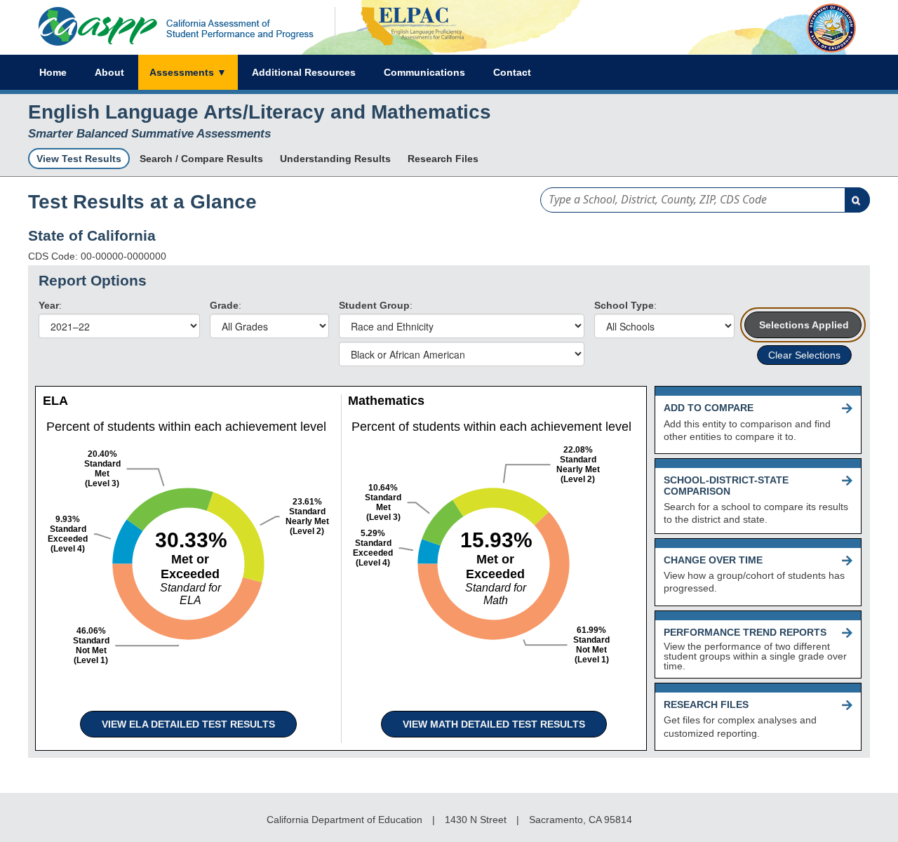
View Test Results (78, 158)
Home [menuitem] (53, 72)
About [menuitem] (109, 72)
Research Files (443, 158)
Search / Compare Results (201, 158)
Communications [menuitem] (424, 72)
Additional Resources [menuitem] (304, 72)
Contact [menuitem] (512, 72)
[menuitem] (188, 72)
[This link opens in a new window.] (401, 49)
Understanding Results (335, 158)
